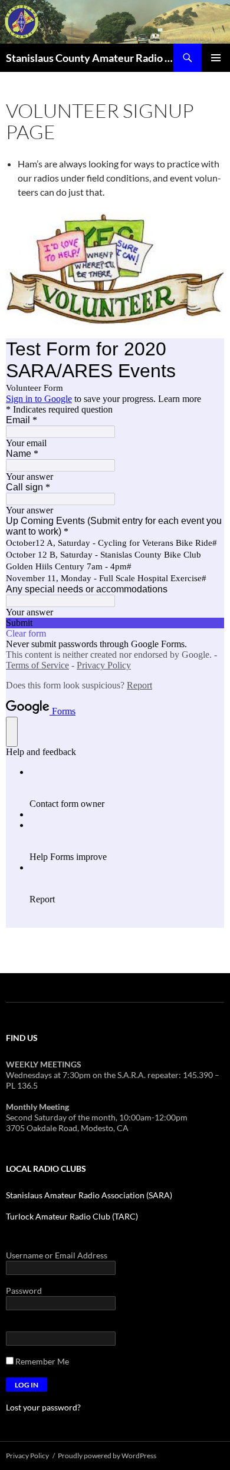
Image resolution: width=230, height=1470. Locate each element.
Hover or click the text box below (66, 1326)
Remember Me (41, 1361)
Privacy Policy (27, 1455)
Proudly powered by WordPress (107, 1455)
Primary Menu (216, 58)
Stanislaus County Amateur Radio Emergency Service (89, 57)
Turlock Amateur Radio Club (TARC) (72, 1216)
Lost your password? (43, 1407)
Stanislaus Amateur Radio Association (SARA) (89, 1195)
